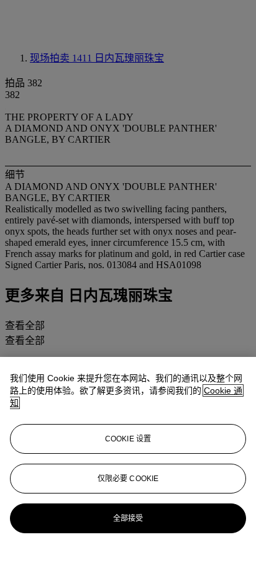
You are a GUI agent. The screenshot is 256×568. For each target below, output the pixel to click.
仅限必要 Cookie (128, 478)
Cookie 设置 (128, 439)
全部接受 (128, 518)
